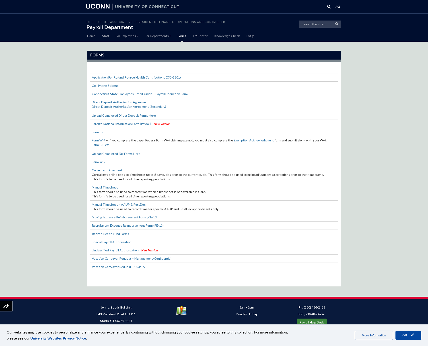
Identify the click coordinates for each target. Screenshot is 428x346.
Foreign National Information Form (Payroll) (121, 124)
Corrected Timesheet (107, 170)
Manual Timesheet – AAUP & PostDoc (119, 204)
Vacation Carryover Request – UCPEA (118, 267)
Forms (182, 36)
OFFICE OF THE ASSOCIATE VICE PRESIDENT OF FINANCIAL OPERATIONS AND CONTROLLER (155, 22)
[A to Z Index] (337, 6)
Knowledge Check (227, 36)
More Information (374, 335)
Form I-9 (97, 132)
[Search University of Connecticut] (329, 6)
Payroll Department (109, 27)
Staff (105, 36)
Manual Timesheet (105, 187)
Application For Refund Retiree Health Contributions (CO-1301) (136, 77)
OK (405, 335)
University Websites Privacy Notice (58, 338)
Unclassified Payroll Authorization (115, 250)
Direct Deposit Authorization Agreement (120, 102)
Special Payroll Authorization (112, 242)
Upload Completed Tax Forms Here (116, 153)
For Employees (126, 36)
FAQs (250, 36)
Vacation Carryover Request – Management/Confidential (131, 258)
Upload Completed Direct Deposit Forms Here (124, 115)
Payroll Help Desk (312, 322)
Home (91, 36)
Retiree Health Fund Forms (110, 234)
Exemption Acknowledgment (254, 140)
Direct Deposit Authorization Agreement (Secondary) (129, 106)
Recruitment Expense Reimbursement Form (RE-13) (128, 225)
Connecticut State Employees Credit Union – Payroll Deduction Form (140, 94)
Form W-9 (98, 162)
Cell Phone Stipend (105, 85)
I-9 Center (200, 36)
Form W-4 (98, 140)
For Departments (157, 36)
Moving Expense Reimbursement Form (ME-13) (125, 217)
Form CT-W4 (101, 145)
